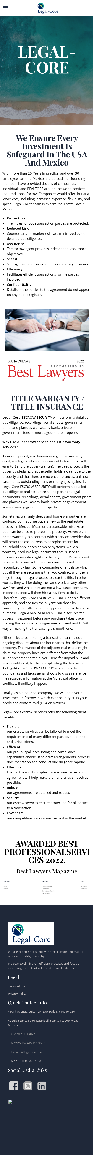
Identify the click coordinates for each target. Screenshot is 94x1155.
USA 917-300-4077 (23, 1034)
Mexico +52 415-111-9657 (28, 1043)
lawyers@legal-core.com (27, 1052)
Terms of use (16, 986)
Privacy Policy (17, 994)
